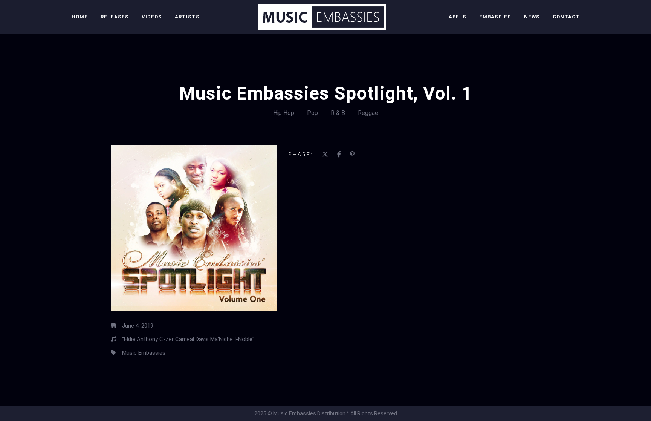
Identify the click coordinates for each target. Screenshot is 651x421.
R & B (338, 112)
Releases (115, 17)
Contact (566, 17)
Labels (455, 17)
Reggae (368, 112)
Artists (187, 17)
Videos (152, 17)
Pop (312, 112)
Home (80, 17)
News (532, 17)
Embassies (495, 17)
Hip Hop (283, 112)
